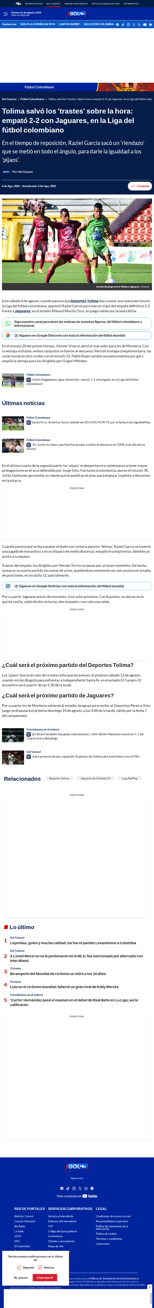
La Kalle (19, 1231)
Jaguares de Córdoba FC (96, 778)
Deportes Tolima (59, 778)
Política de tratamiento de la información (112, 1227)
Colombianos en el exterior (43, 729)
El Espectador (22, 1246)
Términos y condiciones (109, 1239)
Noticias (49, 1267)
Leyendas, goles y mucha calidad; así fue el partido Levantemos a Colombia (73, 943)
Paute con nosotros (59, 1251)
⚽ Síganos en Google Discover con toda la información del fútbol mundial (69, 335)
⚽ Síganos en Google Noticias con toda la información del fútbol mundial (69, 586)
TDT (50, 1226)
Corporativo (103, 1244)
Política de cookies (106, 1234)
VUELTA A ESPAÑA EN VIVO (37, 24)
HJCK (17, 1236)
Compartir (143, 186)
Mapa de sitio (56, 1246)
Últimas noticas (34, 4)
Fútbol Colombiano (32, 99)
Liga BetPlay (130, 778)
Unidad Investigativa (76, 4)
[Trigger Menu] (5, 14)
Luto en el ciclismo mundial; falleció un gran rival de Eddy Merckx (64, 986)
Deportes (28, 1267)
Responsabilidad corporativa (112, 1221)
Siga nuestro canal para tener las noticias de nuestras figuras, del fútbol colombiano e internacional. (78, 323)
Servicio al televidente (60, 1216)
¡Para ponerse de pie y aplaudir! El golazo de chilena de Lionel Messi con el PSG (86, 756)
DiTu (17, 1241)
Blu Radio (19, 1226)
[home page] (18, 3)
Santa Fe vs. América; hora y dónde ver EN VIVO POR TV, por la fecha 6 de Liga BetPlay (91, 422)
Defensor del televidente (62, 1221)
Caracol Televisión (24, 1221)
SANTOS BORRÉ (69, 24)
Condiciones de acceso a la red (113, 1216)
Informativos (131, 4)
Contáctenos (55, 1236)
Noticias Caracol (23, 1216)
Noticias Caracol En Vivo (106, 4)
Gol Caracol (53, 4)
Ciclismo (15, 968)
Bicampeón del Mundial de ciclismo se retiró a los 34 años (58, 973)
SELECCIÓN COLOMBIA (98, 24)
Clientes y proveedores (61, 1241)
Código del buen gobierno (62, 1231)
